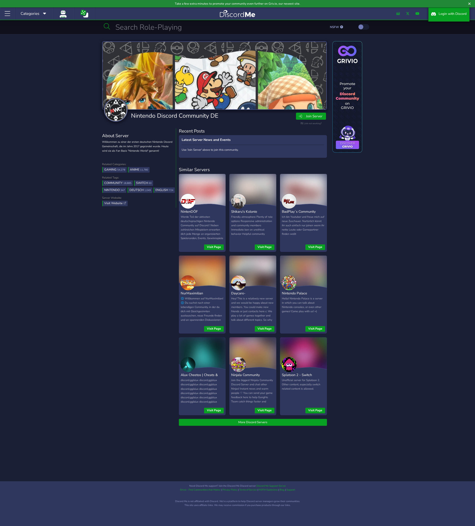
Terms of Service (248, 489)
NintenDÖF (189, 211)
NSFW (335, 27)
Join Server (314, 116)
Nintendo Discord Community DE (174, 116)
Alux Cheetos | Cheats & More (199, 378)
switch (144, 183)
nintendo (114, 190)
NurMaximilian (192, 293)
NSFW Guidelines (268, 489)
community (117, 183)
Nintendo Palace (294, 293)
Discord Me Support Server (271, 486)
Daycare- (238, 293)
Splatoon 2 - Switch (297, 375)
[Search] (107, 26)
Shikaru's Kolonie (244, 211)
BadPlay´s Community (299, 211)
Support (290, 489)
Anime (139, 170)
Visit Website (113, 203)
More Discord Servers (252, 422)
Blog (282, 489)
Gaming (114, 170)
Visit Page (214, 247)
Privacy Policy (230, 489)
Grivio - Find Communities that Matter (200, 489)
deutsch (140, 190)
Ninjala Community (245, 375)
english (164, 190)
